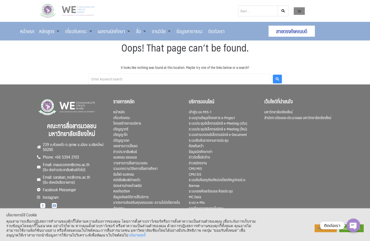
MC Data (195, 197)
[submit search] (283, 11)
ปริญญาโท (120, 134)
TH (299, 11)
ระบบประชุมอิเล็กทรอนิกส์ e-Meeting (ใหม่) (218, 129)
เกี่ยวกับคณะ (121, 117)
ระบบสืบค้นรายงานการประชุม (209, 140)
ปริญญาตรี (120, 129)
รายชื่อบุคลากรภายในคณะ (206, 208)
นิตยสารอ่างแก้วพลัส (127, 185)
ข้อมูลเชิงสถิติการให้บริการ (131, 197)
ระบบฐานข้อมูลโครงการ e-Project (212, 117)
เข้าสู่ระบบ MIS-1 (200, 112)
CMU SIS (195, 174)
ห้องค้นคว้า (196, 145)
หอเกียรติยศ (121, 191)
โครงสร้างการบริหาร (127, 123)
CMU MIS (195, 168)
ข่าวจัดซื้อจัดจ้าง (199, 157)
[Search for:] (179, 79)
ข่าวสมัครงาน (198, 163)
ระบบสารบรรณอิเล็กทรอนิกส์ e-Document (218, 134)
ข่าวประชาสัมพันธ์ (125, 151)
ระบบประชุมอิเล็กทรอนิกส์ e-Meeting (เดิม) (218, 123)
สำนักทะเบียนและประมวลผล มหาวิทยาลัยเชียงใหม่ (297, 117)
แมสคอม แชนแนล (125, 157)
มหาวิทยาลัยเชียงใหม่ (278, 112)
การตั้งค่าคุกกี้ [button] (326, 228)
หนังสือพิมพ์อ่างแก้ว (126, 179)
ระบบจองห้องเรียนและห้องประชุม (211, 191)
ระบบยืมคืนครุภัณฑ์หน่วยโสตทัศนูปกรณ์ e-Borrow (217, 182)
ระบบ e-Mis (197, 202)
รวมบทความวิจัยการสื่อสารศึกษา (135, 168)
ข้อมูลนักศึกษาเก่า (200, 151)
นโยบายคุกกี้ (137, 235)
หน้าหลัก (119, 112)
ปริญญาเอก (121, 140)
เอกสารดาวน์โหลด (125, 145)
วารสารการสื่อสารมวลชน (130, 163)
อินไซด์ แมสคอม (123, 174)
